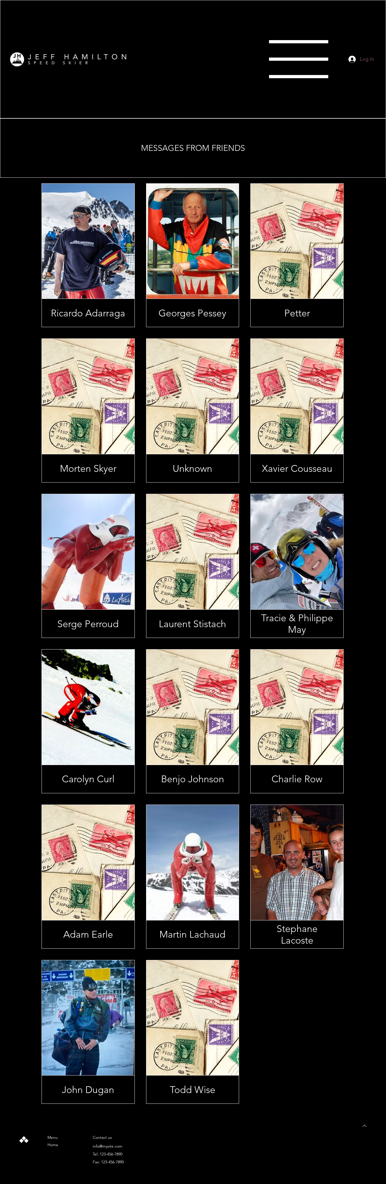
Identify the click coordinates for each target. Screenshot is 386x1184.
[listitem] (88, 255)
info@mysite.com (107, 1146)
